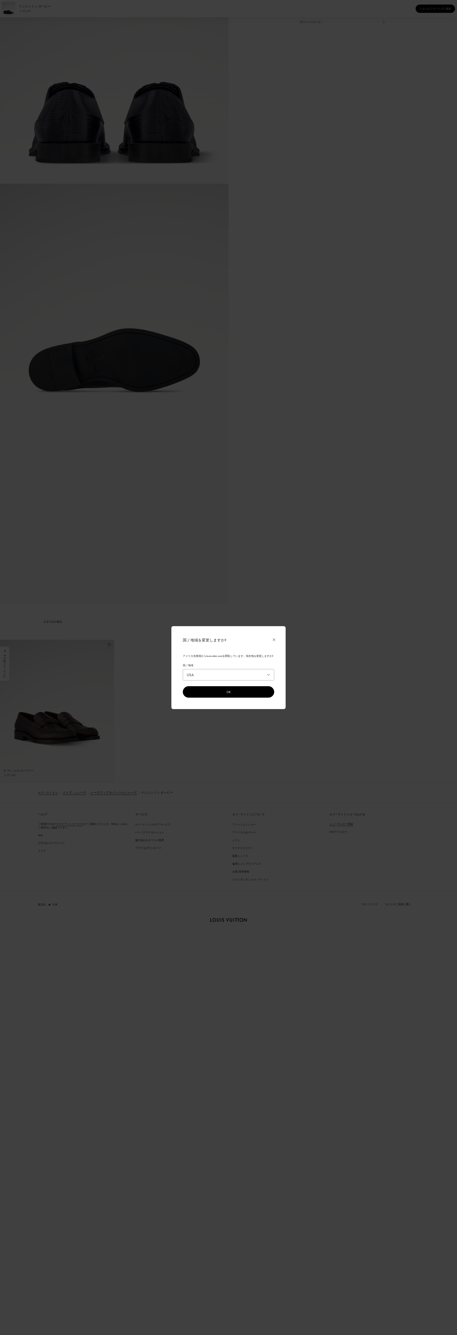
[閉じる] (274, 640)
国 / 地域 (188, 665)
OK (229, 692)
